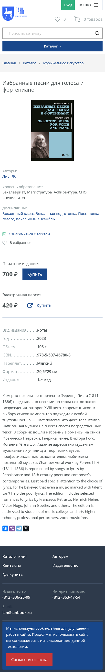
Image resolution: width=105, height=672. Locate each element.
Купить (34, 274)
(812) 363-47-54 (66, 597)
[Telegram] (19, 528)
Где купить (12, 574)
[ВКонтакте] (5, 528)
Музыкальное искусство (63, 63)
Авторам (60, 556)
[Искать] (97, 33)
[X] (26, 528)
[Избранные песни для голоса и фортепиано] (52, 130)
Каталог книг (14, 556)
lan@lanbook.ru (17, 612)
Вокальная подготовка (56, 213)
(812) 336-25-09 (16, 597)
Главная (9, 63)
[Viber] (12, 528)
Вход (68, 5)
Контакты (11, 565)
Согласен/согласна (29, 659)
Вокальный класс (18, 213)
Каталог (29, 63)
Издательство (65, 565)
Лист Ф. (9, 176)
